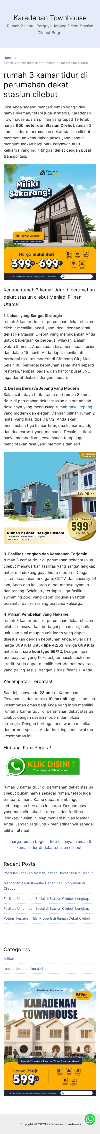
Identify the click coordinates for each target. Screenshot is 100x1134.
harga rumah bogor (28, 841)
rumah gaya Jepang (74, 406)
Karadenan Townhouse (50, 18)
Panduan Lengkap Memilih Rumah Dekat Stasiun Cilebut (48, 873)
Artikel (9, 958)
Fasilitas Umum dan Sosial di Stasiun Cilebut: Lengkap (46, 898)
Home (8, 58)
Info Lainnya (61, 841)
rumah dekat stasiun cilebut (26, 968)
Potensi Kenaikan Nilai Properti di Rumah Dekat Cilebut (47, 918)
